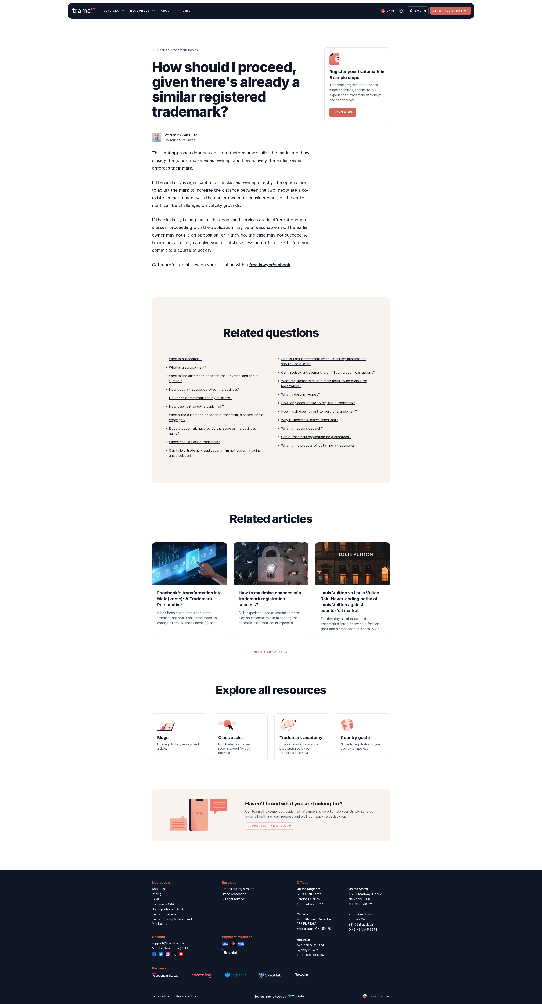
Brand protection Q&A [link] (167, 909)
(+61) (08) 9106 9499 (312, 955)
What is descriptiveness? (300, 394)
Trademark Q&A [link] (163, 904)
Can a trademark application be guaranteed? (316, 437)
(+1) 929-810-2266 (362, 904)
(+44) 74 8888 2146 (311, 904)
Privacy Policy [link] (186, 996)
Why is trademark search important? (309, 420)
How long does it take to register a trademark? (318, 403)
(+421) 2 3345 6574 (363, 929)
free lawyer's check (269, 264)
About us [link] (158, 889)
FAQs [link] (155, 899)
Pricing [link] (157, 894)
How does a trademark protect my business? (204, 389)
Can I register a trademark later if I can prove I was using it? (328, 372)
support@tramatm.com (168, 943)
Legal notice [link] (161, 996)
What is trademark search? (302, 428)
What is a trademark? (185, 359)
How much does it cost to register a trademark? (319, 411)
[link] (357, 84)
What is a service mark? (187, 367)
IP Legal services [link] (234, 899)
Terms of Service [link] (164, 914)
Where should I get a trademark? (194, 442)
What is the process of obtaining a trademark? (317, 445)
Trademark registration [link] (238, 889)
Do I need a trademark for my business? (200, 398)
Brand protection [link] (234, 894)
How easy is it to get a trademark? (196, 406)
